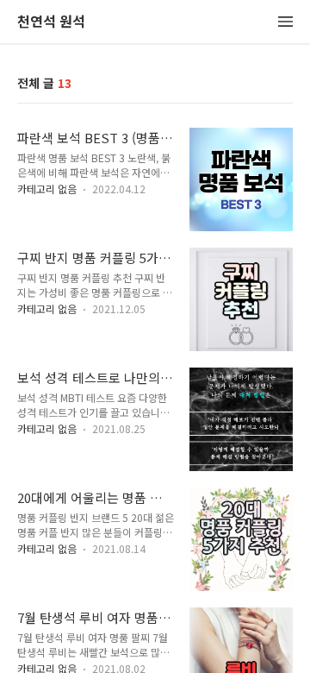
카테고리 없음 (47, 188)
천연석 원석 (51, 22)
